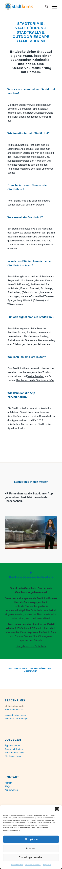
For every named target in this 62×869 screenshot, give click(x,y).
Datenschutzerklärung (33, 865)
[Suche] (45, 6)
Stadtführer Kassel (13, 756)
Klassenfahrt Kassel (14, 752)
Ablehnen (31, 848)
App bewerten (11, 790)
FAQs (7, 786)
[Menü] (52, 6)
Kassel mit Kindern (14, 749)
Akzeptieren (31, 839)
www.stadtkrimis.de (14, 709)
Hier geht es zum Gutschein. (31, 646)
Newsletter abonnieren (15, 715)
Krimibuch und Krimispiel (16, 718)
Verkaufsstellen (35, 376)
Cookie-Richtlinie (17, 865)
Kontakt (8, 783)
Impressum (47, 865)
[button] (57, 809)
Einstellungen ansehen (31, 857)
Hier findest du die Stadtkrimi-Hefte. (35, 380)
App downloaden (12, 745)
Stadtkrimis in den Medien (31, 481)
